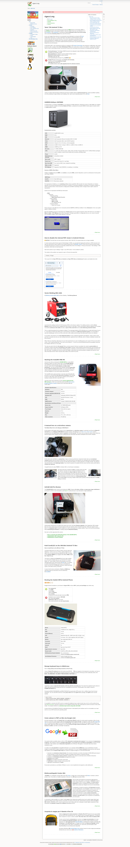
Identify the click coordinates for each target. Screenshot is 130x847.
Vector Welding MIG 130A (94, 22)
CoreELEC (48, 32)
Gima (88, 775)
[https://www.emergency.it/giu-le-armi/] (32, 14)
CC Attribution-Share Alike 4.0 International (82, 842)
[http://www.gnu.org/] (30, 59)
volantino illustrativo (78, 829)
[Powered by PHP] (62, 844)
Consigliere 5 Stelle (34, 34)
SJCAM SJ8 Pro (63, 362)
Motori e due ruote (33, 30)
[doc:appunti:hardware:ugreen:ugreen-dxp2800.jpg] (58, 118)
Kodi (82, 36)
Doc (30, 21)
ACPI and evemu (50, 704)
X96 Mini (48, 31)
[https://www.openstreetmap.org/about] (30, 50)
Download (32, 26)
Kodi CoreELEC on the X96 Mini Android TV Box (95, 29)
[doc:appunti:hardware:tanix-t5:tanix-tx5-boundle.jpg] (61, 78)
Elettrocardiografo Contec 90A (95, 37)
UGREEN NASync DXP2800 (95, 19)
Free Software (32, 27)
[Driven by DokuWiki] (79, 844)
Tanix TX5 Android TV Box (95, 17)
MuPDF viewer (78, 244)
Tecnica (30, 25)
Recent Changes (95, 4)
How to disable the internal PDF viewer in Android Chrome (96, 21)
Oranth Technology (77, 45)
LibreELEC (55, 32)
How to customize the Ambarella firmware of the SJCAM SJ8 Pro (62, 534)
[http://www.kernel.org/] (29, 66)
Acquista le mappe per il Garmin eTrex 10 (94, 39)
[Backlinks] (103, 19)
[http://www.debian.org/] (30, 54)
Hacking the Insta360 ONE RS (95, 23)
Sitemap (101, 4)
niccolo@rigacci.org (74, 828)
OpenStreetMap (79, 821)
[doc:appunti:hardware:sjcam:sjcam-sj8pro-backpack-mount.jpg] (65, 508)
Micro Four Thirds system (87, 431)
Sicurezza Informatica (34, 32)
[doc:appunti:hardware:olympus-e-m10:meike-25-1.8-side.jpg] (58, 446)
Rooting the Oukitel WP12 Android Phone (94, 31)
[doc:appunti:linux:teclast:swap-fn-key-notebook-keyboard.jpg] (61, 679)
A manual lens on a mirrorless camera (95, 25)
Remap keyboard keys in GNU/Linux (94, 33)
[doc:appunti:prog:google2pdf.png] (62, 733)
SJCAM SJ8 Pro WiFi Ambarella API (55, 536)
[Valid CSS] (73, 844)
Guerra (31, 35)
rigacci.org (33, 8)
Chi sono (51, 19)
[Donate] (56, 844)
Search (102, 2)
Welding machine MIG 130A (52, 295)
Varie (31, 37)
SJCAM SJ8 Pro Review (94, 27)
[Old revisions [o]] (103, 17)
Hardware (32, 29)
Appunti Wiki (32, 22)
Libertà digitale (33, 36)
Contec (69, 775)
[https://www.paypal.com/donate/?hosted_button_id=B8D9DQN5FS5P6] (31, 42)
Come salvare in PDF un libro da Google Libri (95, 35)
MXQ (70, 29)
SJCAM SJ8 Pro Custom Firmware (55, 537)
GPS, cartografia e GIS (34, 28)
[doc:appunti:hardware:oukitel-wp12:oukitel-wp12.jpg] (61, 614)
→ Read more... (97, 96)
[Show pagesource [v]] (103, 14)
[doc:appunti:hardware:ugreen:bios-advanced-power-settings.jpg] (57, 223)
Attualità (30, 33)
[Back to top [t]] (103, 22)
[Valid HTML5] (68, 844)
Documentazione (51, 23)
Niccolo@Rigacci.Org (51, 20)
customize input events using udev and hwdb (69, 705)
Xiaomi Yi (66, 490)
